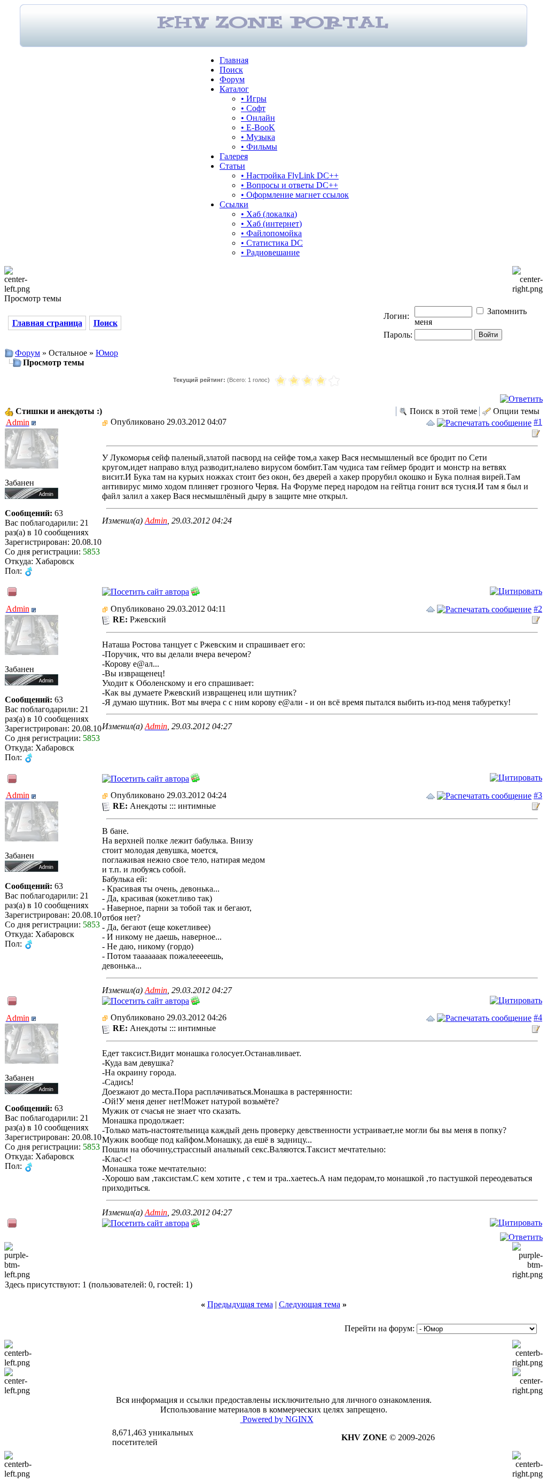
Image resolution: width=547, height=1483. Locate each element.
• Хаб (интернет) (271, 223)
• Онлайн (258, 117)
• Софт (253, 108)
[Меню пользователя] (34, 423)
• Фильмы (259, 146)
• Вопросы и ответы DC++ (289, 185)
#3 (538, 795)
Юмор (107, 352)
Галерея (234, 156)
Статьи (232, 165)
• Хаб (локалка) (269, 213)
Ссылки (234, 204)
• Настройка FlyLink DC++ (290, 175)
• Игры (254, 98)
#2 (538, 608)
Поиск (231, 69)
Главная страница (47, 322)
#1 (538, 421)
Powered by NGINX (277, 1419)
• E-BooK (258, 127)
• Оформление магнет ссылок (295, 194)
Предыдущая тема (240, 1304)
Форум (232, 79)
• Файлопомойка (271, 233)
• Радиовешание (270, 252)
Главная (234, 60)
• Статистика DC (272, 242)
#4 (538, 1017)
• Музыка (258, 137)
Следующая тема (309, 1304)
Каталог (234, 88)
